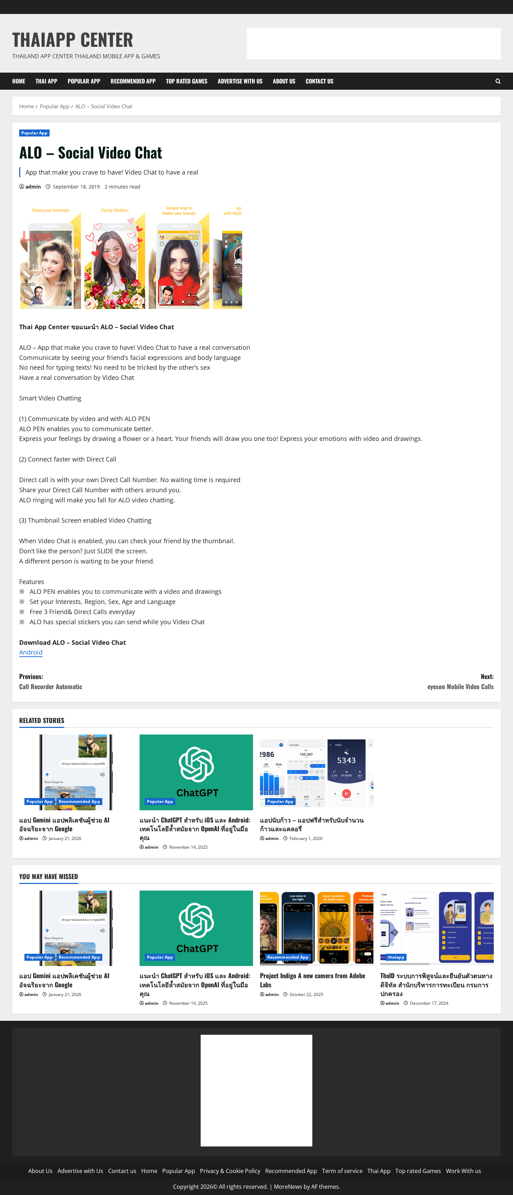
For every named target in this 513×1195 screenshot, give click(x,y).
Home (18, 81)
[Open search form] (498, 81)
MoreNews (288, 1186)
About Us (284, 81)
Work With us (463, 1171)
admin (33, 186)
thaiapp (396, 957)
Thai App (46, 81)
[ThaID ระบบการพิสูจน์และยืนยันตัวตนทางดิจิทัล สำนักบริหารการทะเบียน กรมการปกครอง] (437, 928)
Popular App (84, 81)
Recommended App (133, 81)
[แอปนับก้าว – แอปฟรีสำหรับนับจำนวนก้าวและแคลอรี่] (316, 772)
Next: (461, 681)
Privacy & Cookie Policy (230, 1171)
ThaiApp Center (72, 39)
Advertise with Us (240, 81)
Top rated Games (186, 81)
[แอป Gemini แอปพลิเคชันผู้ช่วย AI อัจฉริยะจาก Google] (76, 772)
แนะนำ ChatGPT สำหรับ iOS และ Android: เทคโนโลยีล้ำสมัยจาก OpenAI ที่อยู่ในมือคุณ (195, 828)
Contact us (319, 81)
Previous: (50, 681)
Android (31, 652)
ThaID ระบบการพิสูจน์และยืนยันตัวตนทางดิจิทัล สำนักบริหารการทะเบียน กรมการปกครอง (436, 984)
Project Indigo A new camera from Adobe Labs (312, 980)
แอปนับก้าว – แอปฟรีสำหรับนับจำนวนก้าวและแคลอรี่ (312, 824)
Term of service (342, 1171)
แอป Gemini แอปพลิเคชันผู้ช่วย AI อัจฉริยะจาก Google (64, 824)
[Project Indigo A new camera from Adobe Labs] (316, 928)
